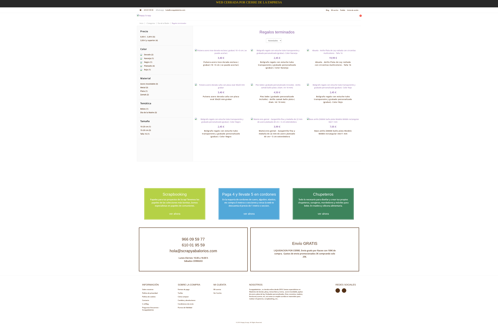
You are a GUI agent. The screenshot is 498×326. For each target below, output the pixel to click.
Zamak (144, 94)
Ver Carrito (217, 293)
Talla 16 (144, 134)
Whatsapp (160, 10)
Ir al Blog (145, 304)
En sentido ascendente (286, 40)
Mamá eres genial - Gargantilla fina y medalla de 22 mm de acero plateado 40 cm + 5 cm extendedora (277, 134)
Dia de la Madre (163, 23)
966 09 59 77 (193, 239)
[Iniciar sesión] (352, 17)
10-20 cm (145, 126)
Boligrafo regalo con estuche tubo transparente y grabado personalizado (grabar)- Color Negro (221, 134)
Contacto (145, 300)
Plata (143, 91)
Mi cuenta (217, 289)
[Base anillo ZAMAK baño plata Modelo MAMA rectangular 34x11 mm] (333, 120)
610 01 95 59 (148, 10)
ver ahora (174, 213)
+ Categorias (150, 23)
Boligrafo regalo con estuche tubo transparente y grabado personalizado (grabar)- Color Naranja (277, 65)
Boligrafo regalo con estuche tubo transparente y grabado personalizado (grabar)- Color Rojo (333, 99)
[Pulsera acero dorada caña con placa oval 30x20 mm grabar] (221, 86)
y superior (149, 40)
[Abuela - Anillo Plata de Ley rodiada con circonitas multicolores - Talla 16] (333, 52)
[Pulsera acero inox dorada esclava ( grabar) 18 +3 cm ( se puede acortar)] (221, 52)
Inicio (141, 23)
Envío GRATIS (304, 243)
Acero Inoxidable (149, 84)
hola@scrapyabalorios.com (175, 10)
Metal (144, 87)
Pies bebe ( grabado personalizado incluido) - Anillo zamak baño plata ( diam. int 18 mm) (277, 99)
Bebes (144, 109)
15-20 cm (145, 130)
